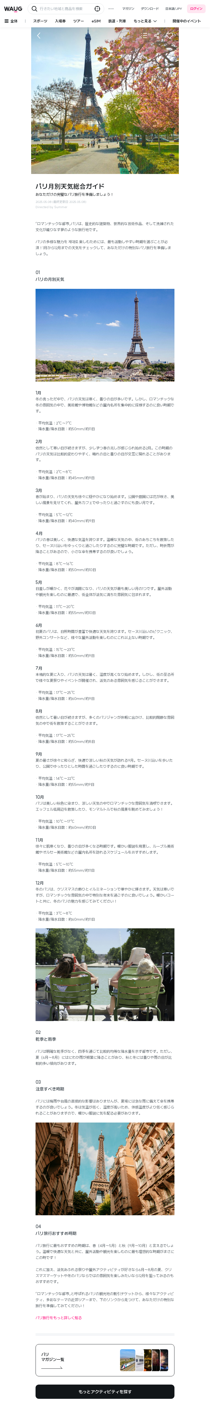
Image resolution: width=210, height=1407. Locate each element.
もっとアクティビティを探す (105, 1391)
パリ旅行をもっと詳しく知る (59, 1317)
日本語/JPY (173, 9)
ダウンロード (150, 9)
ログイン (196, 9)
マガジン (128, 9)
